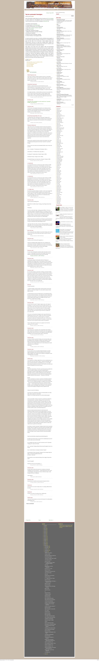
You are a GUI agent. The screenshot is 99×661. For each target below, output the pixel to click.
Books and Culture (60, 84)
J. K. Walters (29, 189)
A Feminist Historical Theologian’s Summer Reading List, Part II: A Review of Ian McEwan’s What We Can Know (64, 46)
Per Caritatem (59, 68)
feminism (58, 167)
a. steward (29, 163)
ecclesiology (59, 159)
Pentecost (58, 92)
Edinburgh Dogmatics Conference (50, 555)
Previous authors (35, 9)
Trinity (58, 133)
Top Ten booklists (50, 18)
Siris (57, 24)
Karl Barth (58, 121)
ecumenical (59, 160)
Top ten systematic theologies (33, 14)
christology (58, 146)
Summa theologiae (36, 25)
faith (57, 166)
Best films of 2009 (30, 65)
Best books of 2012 (30, 66)
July (46, 653)
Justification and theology (49, 618)
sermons (58, 194)
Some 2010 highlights (30, 64)
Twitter (58, 134)
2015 (45, 531)
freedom (58, 170)
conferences (59, 148)
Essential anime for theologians (32, 63)
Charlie (28, 485)
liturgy (58, 182)
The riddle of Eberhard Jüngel (50, 615)
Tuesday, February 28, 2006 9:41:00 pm (36, 103)
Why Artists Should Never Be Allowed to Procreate (64, 63)
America (58, 108)
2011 (45, 536)
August (46, 551)
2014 (45, 532)
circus (58, 147)
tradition (58, 201)
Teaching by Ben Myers (51, 9)
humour (58, 173)
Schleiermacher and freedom (49, 575)
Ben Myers (29, 99)
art (57, 138)
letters (58, 180)
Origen (58, 124)
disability (58, 155)
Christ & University (60, 102)
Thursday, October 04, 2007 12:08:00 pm (37, 346)
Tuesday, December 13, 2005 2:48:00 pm (37, 81)
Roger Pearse (59, 30)
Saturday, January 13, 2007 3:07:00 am (36, 325)
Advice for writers (47, 583)
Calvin (58, 113)
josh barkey (59, 62)
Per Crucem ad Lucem (60, 56)
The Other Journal (60, 75)
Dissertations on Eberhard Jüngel (50, 624)
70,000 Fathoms (59, 72)
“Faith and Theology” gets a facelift (50, 558)
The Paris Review (60, 27)
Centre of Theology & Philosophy (63, 94)
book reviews (59, 143)
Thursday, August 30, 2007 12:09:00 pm (36, 334)
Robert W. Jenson (60, 127)
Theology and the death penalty (50, 627)
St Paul (58, 132)
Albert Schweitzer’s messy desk (50, 608)
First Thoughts (59, 81)
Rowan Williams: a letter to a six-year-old (66, 207)
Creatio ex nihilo (47, 554)
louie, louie (59, 91)
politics (58, 190)
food (57, 169)
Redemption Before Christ (60, 82)
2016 (45, 529)
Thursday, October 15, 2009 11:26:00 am (37, 482)
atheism (58, 139)
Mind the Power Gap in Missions (61, 85)
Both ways (58, 57)
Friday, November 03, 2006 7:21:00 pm (36, 247)
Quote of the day (47, 561)
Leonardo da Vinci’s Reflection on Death (63, 76)
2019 (45, 525)
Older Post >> (51, 520)
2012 (45, 535)
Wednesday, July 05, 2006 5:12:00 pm (36, 113)
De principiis (31, 29)
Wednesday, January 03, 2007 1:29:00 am (37, 267)
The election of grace (48, 559)
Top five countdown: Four (49, 644)
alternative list (45, 21)
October (46, 548)
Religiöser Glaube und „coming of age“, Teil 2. (63, 42)
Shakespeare (59, 131)
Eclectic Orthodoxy (60, 34)
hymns (58, 174)
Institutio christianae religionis (36, 27)
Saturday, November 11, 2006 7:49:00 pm (37, 255)
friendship (58, 171)
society (58, 196)
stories (58, 197)
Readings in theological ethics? (65, 243)
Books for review (42, 9)
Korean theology (59, 122)
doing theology (59, 157)
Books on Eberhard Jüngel (49, 622)
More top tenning (47, 614)
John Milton (59, 120)
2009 (45, 539)
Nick (28, 284)
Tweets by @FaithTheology (60, 12)
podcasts (58, 189)
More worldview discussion (49, 598)
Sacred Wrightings (60, 87)
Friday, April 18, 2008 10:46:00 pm (36, 476)
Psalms (58, 126)
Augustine (58, 110)
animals (58, 137)
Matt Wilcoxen (28, 9)
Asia (57, 109)
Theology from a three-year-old (50, 571)
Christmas (58, 114)
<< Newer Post (28, 520)
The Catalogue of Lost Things (61, 28)
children (58, 145)
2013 (45, 533)
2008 (45, 540)
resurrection (59, 192)
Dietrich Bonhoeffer (60, 115)
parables (58, 185)
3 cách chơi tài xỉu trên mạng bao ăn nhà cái (63, 79)
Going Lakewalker (59, 60)
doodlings (58, 158)
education (58, 161)
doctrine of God (59, 156)
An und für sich (59, 59)
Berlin (58, 112)
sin (57, 195)
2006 (45, 543)
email (66, 526)
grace (58, 172)
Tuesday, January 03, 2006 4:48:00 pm (36, 97)
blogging (58, 142)
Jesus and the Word (48, 572)
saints (58, 193)
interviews (58, 178)
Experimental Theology (61, 19)
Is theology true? (47, 652)
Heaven (46, 621)
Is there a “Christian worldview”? (50, 606)
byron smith (29, 230)
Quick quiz (46, 564)
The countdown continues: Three (50, 643)
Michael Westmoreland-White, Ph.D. (33, 115)
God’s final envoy (47, 596)
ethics (58, 162)
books (58, 144)
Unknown (29, 358)
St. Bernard (58, 25)
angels (58, 136)
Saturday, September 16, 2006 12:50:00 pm (37, 197)
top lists (30, 59)
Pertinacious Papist (30, 125)
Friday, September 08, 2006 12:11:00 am (37, 173)
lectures (58, 179)
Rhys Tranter (59, 65)
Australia (58, 111)
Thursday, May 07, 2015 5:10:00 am (36, 501)
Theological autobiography (49, 634)
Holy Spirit (58, 119)
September (47, 550)
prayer (58, 191)
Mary (58, 123)
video (58, 202)
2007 (45, 542)
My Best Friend (59, 73)
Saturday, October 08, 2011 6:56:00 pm (36, 494)
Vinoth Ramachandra (60, 49)
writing (58, 203)
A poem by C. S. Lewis (48, 568)
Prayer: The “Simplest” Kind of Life (62, 66)
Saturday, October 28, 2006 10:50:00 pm (37, 235)
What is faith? (47, 588)
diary (58, 154)
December (47, 546)
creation (58, 149)
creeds (58, 150)
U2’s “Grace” (47, 610)
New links (46, 574)
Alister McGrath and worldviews (50, 599)
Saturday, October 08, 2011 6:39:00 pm (36, 489)
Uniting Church (59, 135)
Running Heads (59, 78)
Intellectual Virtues (59, 50)
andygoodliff (59, 99)
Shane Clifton (59, 52)
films (57, 168)
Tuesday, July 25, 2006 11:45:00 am (36, 122)
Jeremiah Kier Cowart (31, 84)
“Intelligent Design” (48, 594)
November (47, 547)
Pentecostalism (59, 125)
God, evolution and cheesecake (50, 617)
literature (58, 181)
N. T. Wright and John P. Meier (50, 578)
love (57, 183)
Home (40, 520)
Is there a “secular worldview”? (50, 602)
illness (58, 177)
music (58, 184)
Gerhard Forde (47, 611)
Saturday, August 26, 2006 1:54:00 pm (36, 160)
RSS (57, 9)
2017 (45, 528)
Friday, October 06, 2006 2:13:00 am (36, 227)
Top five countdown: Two (49, 641)
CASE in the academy (48, 552)
